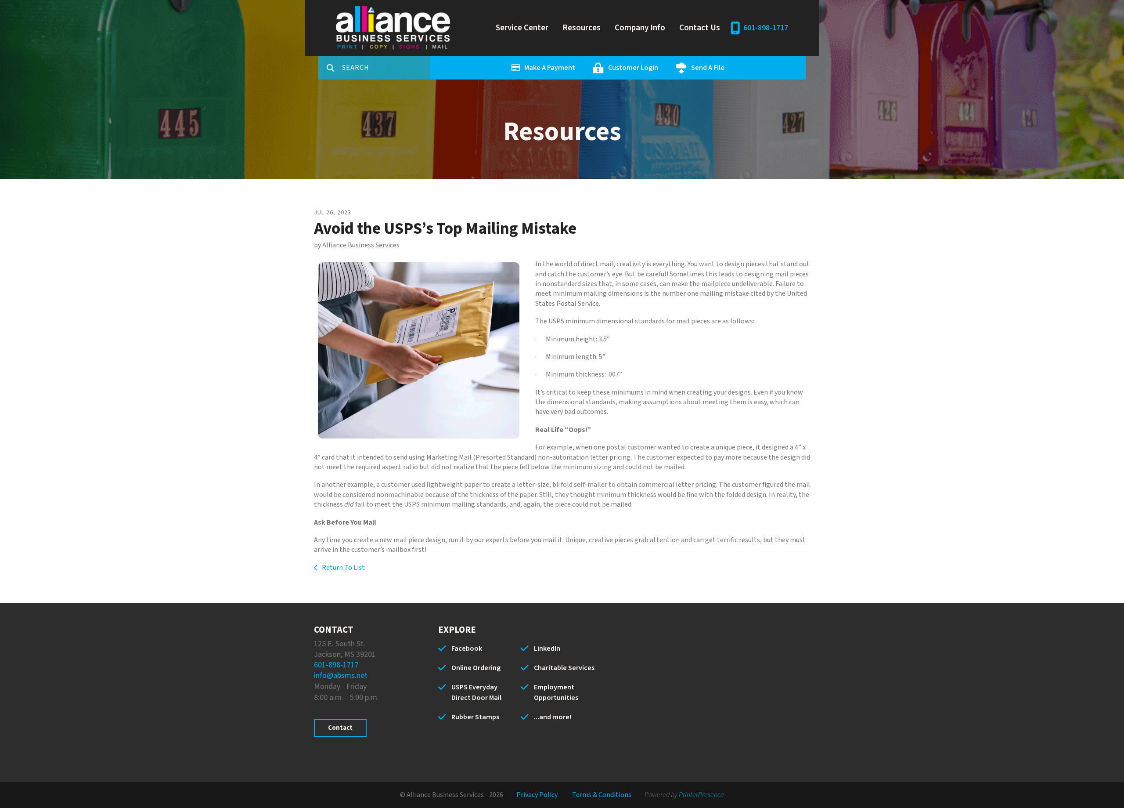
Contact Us (699, 28)
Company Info (640, 28)
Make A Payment (549, 67)
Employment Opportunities (556, 692)
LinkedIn (547, 648)
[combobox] (386, 68)
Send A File (707, 67)
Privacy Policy (537, 795)
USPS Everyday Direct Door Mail (476, 692)
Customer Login (633, 67)
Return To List (343, 567)
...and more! (552, 717)
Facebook (466, 648)
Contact (340, 727)
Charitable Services (564, 668)
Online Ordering (476, 668)
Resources (581, 28)
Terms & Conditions (601, 795)
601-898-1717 (765, 27)
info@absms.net (340, 675)
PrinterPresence (701, 795)
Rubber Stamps (475, 717)
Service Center (522, 28)
